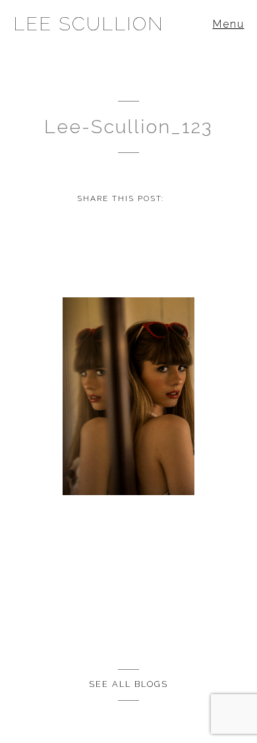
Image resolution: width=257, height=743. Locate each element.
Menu (228, 24)
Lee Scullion (88, 24)
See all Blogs (128, 684)
